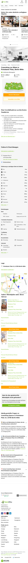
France (2, 546)
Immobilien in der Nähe (14, 99)
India (15, 542)
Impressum (17, 518)
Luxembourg (4, 539)
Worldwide (16, 544)
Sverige (3, 529)
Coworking (11, 5)
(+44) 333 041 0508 (5, 509)
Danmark (3, 526)
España (3, 544)
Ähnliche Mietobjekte (14, 94)
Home (2, 5)
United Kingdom (5, 542)
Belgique (3, 537)
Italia (15, 526)
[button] (17, 18)
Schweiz (16, 531)
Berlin (16, 5)
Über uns (3, 518)
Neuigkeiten (17, 520)
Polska (15, 535)
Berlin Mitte (21, 5)
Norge (2, 531)
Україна (16, 533)
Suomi (2, 533)
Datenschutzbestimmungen (11, 553)
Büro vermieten (4, 522)
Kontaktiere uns (5, 520)
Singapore (16, 539)
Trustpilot (3, 487)
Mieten (6, 5)
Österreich (16, 529)
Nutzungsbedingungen (6, 554)
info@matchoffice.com (6, 508)
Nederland (3, 535)
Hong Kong (17, 537)
